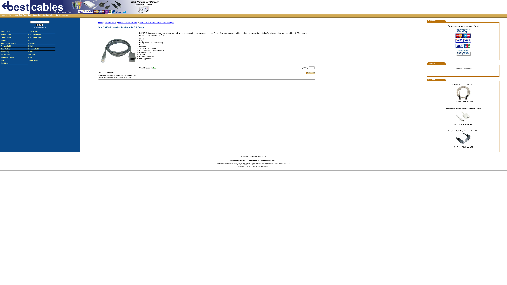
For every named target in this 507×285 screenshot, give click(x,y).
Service (46, 15)
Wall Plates (5, 63)
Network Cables (110, 23)
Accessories (5, 32)
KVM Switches (6, 49)
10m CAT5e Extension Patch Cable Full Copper (157, 23)
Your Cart (27, 15)
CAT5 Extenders (34, 35)
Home (11, 15)
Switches (31, 55)
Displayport (32, 43)
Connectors (5, 40)
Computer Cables (35, 37)
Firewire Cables (6, 46)
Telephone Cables (7, 57)
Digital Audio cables (8, 43)
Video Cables (33, 60)
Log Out (18, 15)
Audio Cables (6, 35)
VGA (2, 60)
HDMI (30, 46)
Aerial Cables (33, 32)
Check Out (36, 15)
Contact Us (63, 15)
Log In (4, 15)
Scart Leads (5, 55)
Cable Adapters (6, 37)
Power (30, 52)
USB (30, 57)
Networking (5, 52)
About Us (54, 15)
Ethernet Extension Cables (127, 23)
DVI (29, 40)
